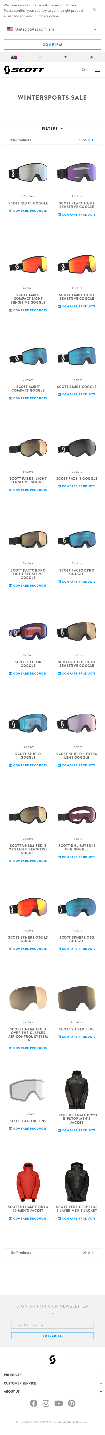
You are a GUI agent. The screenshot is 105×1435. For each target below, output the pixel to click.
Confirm (53, 44)
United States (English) (34, 29)
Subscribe (52, 1336)
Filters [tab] (50, 128)
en (20, 57)
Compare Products (29, 211)
